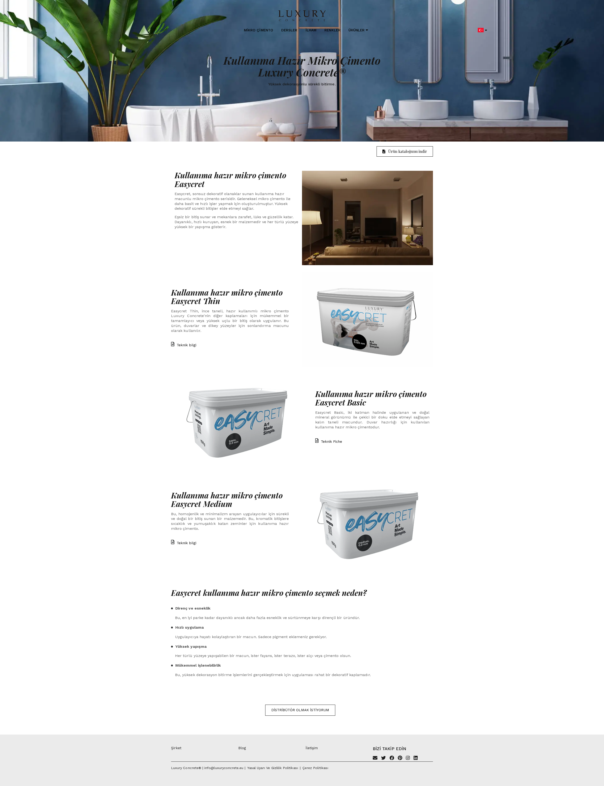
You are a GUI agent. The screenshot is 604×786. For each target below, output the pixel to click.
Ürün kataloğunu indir (407, 151)
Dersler (289, 30)
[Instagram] (408, 758)
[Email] (375, 758)
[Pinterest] (400, 758)
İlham (311, 30)
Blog (242, 748)
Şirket (176, 748)
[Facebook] (392, 758)
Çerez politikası (315, 768)
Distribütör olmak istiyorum (300, 710)
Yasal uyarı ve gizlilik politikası (272, 768)
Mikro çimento (258, 30)
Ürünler (356, 30)
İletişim (312, 748)
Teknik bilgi (186, 345)
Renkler (332, 30)
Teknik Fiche (331, 441)
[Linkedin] (416, 758)
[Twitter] (383, 758)
